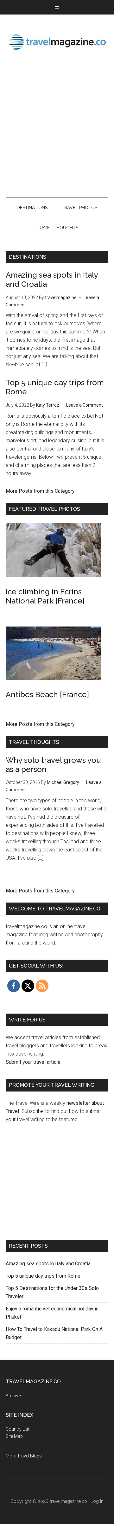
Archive (13, 1395)
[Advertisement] (57, 125)
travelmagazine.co (57, 41)
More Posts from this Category (40, 491)
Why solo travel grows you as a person (53, 765)
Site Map (14, 1436)
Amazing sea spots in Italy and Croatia (48, 1264)
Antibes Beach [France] (47, 694)
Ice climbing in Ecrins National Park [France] (45, 596)
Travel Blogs (29, 1455)
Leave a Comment (84, 405)
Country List (17, 1429)
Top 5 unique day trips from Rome (43, 1276)
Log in (97, 1501)
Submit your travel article (33, 1062)
